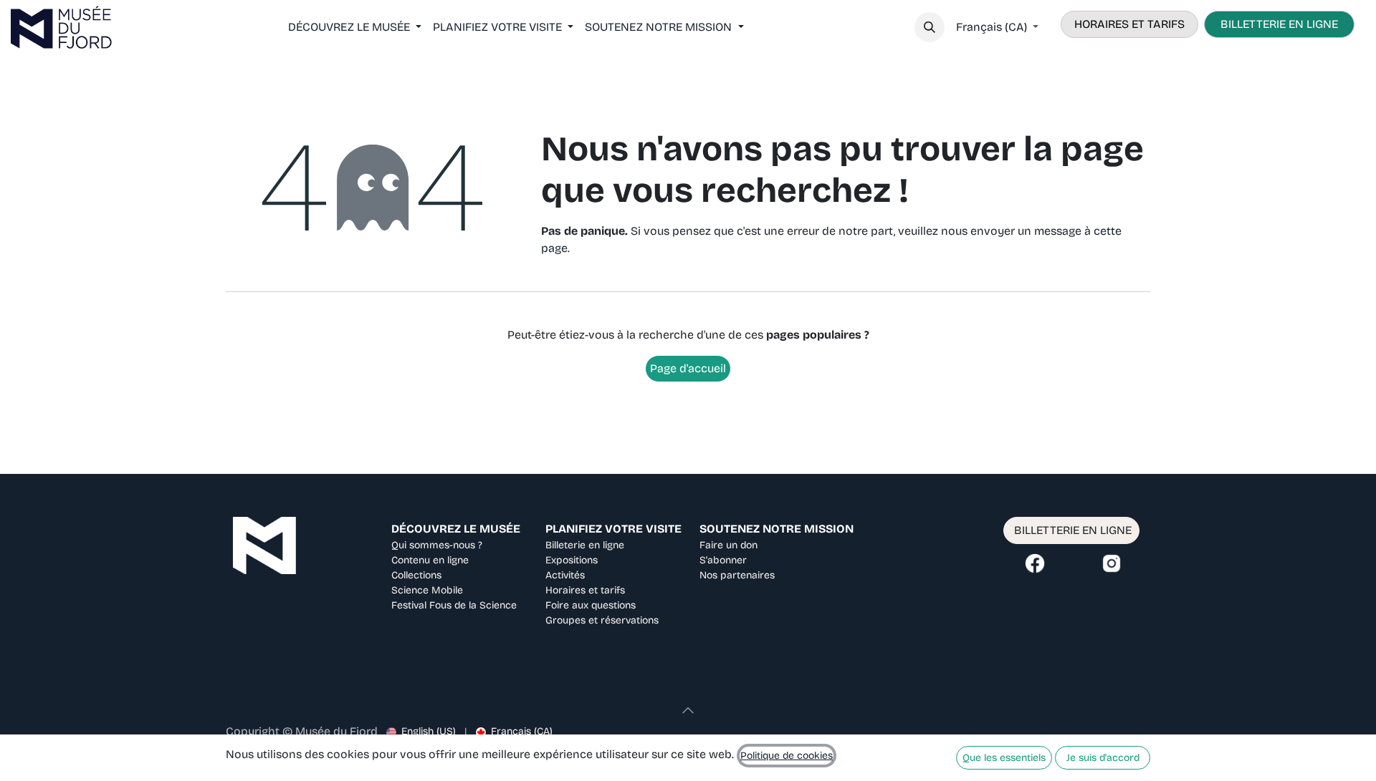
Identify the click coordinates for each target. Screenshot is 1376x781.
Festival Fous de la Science (454, 605)
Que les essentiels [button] (1004, 758)
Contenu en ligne (430, 560)
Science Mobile (427, 590)
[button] (929, 27)
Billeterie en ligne (584, 545)
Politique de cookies (786, 756)
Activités (565, 575)
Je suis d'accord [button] (1103, 758)
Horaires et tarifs (585, 590)
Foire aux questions (590, 605)
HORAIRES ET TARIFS (1129, 24)
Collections (416, 575)
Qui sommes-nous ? (436, 545)
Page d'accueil (688, 368)
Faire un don (728, 545)
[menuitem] (354, 27)
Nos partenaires (737, 575)
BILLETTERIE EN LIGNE (1279, 24)
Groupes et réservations (602, 620)
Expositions (571, 560)
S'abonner (723, 560)
